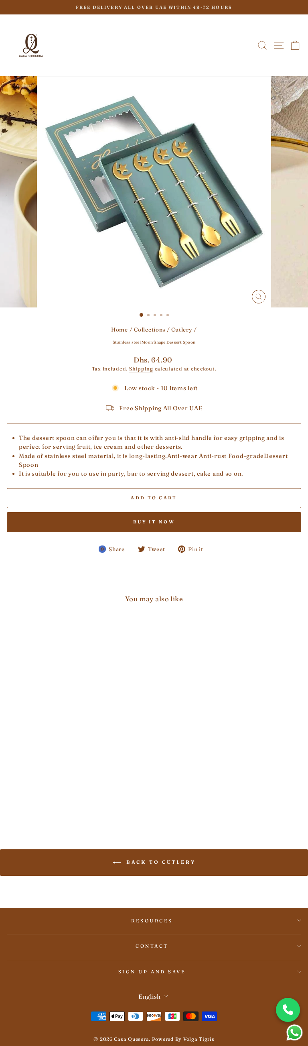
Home (119, 329)
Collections (149, 329)
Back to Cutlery (160, 862)
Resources (152, 921)
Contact (152, 946)
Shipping (141, 369)
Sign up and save (152, 972)
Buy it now (154, 522)
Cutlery (181, 329)
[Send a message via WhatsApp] (294, 1032)
